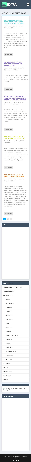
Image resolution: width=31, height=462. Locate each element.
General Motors (10, 351)
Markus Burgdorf (13, 26)
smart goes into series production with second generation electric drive (14, 22)
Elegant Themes (15, 456)
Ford (11, 70)
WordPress (15, 458)
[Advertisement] (15, 252)
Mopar (9, 323)
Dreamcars (6, 70)
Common (5, 367)
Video (4, 379)
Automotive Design (8, 291)
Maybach (9, 331)
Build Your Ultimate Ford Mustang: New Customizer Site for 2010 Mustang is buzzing (15, 98)
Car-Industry (6, 295)
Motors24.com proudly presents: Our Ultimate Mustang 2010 (13, 64)
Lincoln (9, 347)
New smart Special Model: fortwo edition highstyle (14, 137)
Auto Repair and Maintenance (11, 287)
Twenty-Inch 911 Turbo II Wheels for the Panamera (14, 176)
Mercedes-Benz (11, 335)
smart (9, 28)
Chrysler (8, 315)
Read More (8, 55)
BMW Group (9, 303)
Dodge (9, 319)
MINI (8, 311)
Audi (7, 299)
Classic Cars (6, 363)
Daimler (6, 28)
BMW (8, 307)
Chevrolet (10, 355)
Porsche (6, 181)
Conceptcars (6, 371)
